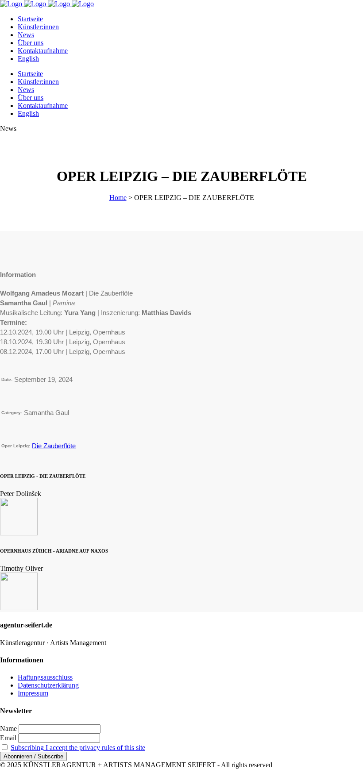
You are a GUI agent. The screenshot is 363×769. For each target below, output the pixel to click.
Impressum (33, 693)
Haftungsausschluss (45, 677)
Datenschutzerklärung (48, 685)
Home (118, 197)
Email (8, 738)
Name (8, 728)
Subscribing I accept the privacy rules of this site (78, 747)
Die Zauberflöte (54, 446)
